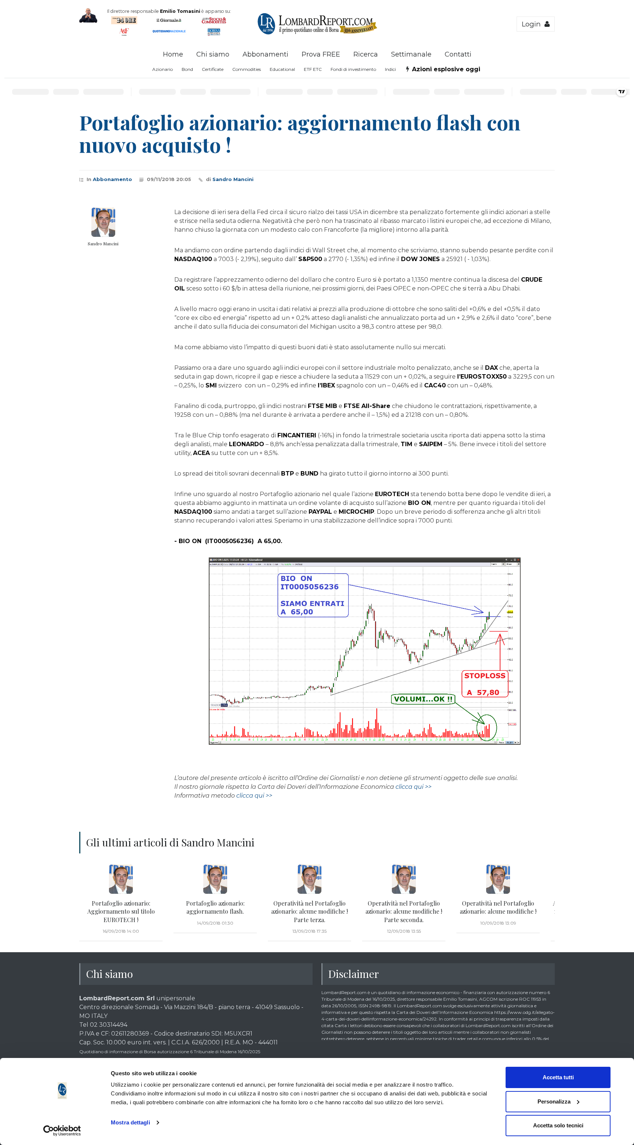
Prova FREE (321, 54)
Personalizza (554, 1101)
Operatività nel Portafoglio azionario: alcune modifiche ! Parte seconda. (403, 911)
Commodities (246, 69)
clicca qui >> (413, 786)
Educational (282, 69)
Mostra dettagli (130, 1122)
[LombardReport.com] (317, 33)
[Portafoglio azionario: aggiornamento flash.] (215, 879)
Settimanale (411, 54)
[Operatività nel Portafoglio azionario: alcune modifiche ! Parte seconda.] (403, 879)
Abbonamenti (265, 54)
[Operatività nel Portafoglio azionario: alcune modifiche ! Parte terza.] (309, 879)
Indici (390, 69)
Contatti (458, 54)
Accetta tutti (558, 1077)
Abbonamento (112, 179)
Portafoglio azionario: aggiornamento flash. (215, 907)
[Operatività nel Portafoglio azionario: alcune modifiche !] (498, 879)
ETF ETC (313, 69)
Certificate (212, 69)
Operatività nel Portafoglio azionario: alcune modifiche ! (498, 907)
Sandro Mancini (233, 179)
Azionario (162, 69)
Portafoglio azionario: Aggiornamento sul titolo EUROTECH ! (121, 911)
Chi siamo (212, 54)
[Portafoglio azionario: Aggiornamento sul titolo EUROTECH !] (121, 879)
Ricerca (365, 54)
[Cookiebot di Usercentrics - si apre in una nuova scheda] (62, 1130)
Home (173, 54)
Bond (187, 69)
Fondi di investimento (353, 69)
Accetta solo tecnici (558, 1125)
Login (533, 24)
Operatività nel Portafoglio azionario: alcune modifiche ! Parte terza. (309, 911)
